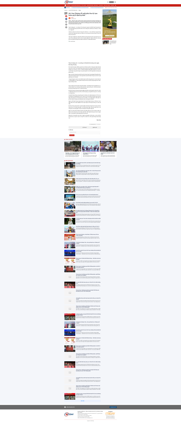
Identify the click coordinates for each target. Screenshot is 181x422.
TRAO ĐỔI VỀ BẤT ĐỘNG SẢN (68, 150)
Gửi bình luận (72, 135)
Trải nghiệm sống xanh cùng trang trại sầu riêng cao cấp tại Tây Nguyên (88, 298)
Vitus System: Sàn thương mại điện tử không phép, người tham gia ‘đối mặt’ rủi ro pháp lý (88, 275)
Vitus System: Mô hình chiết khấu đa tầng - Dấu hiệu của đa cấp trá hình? (88, 259)
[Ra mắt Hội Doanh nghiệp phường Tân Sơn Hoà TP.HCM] (69, 205)
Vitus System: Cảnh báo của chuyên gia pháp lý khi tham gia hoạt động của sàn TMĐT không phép (87, 291)
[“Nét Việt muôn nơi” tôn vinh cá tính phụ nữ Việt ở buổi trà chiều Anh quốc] (69, 221)
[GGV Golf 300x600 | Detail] (110, 23)
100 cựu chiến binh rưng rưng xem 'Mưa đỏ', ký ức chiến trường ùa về (88, 283)
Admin (72, 17)
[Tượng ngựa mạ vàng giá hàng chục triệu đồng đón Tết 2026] (69, 181)
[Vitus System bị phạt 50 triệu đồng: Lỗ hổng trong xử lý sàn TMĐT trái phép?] (69, 237)
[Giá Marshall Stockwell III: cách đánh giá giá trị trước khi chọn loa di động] (69, 165)
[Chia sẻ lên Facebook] (66, 19)
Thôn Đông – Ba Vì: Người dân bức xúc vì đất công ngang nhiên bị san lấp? (72, 153)
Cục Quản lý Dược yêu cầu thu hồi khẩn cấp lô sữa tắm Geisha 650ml (88, 410)
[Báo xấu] (66, 27)
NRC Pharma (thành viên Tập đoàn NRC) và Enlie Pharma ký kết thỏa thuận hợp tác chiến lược (88, 171)
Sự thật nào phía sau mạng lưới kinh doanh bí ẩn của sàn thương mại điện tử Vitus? (88, 314)
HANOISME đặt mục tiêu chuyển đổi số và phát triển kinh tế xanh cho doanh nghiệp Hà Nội (87, 418)
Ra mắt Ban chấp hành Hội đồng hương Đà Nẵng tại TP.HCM (87, 226)
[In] (66, 24)
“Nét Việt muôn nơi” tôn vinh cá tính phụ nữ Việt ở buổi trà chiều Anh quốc (88, 219)
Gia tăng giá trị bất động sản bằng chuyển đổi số (89, 153)
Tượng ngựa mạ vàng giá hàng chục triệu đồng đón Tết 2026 (87, 178)
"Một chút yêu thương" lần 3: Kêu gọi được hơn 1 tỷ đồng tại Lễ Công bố (88, 243)
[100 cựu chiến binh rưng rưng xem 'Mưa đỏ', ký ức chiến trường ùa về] (69, 285)
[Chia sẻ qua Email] (66, 22)
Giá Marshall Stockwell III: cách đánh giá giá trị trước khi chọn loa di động (88, 163)
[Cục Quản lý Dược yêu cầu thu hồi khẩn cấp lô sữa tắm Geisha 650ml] (69, 412)
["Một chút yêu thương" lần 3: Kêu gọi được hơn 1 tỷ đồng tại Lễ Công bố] (69, 245)
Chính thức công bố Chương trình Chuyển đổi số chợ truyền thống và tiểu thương (87, 402)
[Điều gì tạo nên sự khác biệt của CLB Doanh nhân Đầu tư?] (69, 197)
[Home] (66, 16)
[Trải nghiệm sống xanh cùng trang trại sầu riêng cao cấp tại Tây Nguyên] (69, 301)
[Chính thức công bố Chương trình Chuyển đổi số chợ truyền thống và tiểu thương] (69, 404)
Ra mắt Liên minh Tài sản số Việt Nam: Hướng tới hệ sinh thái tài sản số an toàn (88, 251)
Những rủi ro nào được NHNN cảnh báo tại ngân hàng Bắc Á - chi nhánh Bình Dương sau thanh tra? (81, 7)
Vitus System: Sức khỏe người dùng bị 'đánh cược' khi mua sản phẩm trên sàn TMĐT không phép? (88, 306)
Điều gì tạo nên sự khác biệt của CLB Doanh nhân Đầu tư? (87, 194)
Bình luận (66, 13)
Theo (94, 124)
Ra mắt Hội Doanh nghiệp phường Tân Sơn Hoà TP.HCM (87, 202)
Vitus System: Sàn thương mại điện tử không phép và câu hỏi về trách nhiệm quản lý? (88, 267)
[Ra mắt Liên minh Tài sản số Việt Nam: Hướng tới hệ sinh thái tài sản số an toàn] (69, 253)
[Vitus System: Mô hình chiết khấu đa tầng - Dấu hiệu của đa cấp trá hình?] (69, 261)
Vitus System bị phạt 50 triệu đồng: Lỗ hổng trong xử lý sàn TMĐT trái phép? (87, 235)
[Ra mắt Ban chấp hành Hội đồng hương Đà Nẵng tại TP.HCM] (69, 229)
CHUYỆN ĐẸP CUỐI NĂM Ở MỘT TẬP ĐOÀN (108, 153)
